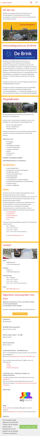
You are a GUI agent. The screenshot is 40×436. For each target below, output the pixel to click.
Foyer (8, 219)
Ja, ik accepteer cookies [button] (28, 427)
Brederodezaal (10, 217)
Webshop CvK (6, 379)
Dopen (8, 364)
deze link (7, 408)
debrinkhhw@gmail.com (16, 235)
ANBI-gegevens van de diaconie (15, 411)
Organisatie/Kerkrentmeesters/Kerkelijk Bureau (23, 356)
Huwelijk (9, 366)
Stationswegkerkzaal (12, 215)
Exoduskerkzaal (11, 213)
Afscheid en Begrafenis (12, 368)
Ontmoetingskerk (11, 212)
